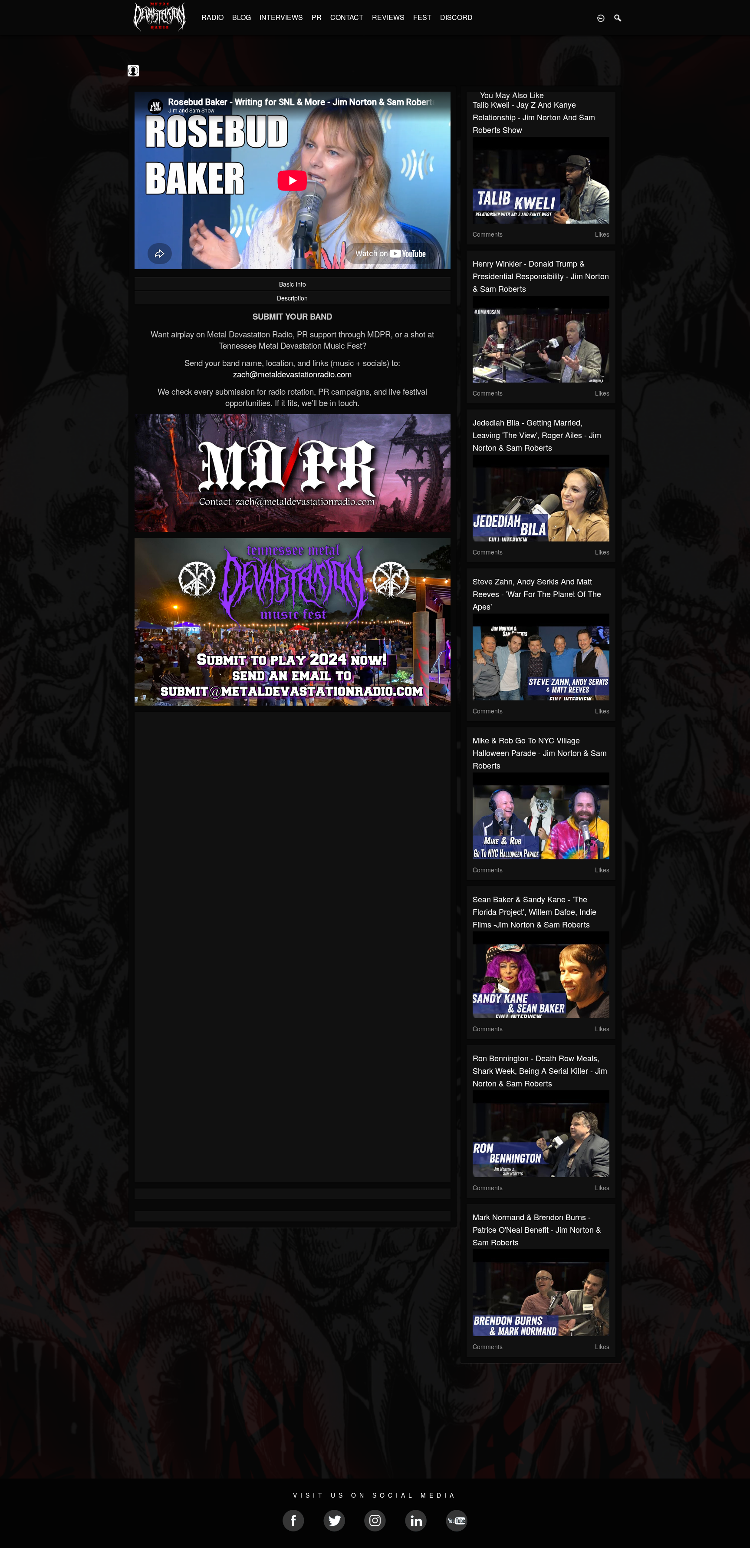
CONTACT (346, 17)
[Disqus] (292, 834)
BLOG (241, 17)
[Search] (618, 17)
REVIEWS (388, 17)
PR (317, 17)
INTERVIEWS (281, 17)
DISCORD (456, 17)
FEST (422, 17)
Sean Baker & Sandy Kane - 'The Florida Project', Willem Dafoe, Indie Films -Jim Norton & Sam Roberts (534, 911)
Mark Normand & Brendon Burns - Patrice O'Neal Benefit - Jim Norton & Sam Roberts (537, 1229)
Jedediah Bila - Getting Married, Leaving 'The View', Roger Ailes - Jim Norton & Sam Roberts (537, 434)
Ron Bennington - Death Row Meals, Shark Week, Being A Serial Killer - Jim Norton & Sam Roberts (540, 1070)
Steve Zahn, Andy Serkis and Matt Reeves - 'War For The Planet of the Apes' (537, 593)
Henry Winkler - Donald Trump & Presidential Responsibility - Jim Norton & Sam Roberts (541, 275)
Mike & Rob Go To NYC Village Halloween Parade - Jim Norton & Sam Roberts (540, 752)
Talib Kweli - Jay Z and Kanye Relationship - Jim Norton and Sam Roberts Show (534, 117)
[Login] (600, 17)
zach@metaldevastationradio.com (292, 374)
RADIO (212, 17)
